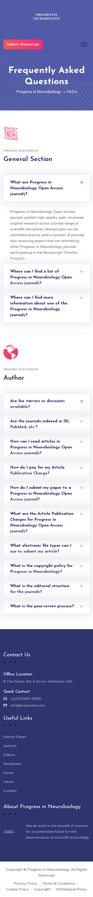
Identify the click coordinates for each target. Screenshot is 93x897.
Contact (10, 790)
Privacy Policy (25, 883)
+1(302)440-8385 (25, 698)
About (8, 781)
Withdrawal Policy (71, 889)
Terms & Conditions (58, 883)
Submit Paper (14, 736)
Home (8, 772)
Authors (10, 745)
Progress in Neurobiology (38, 91)
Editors (9, 754)
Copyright (42, 889)
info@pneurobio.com (27, 705)
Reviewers (12, 763)
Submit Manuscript (23, 44)
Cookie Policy (17, 889)
